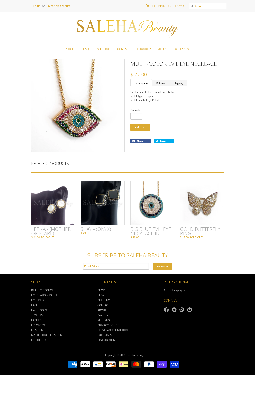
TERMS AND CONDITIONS (113, 330)
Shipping (178, 83)
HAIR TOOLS (39, 310)
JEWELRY (37, 315)
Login (36, 6)
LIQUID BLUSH (40, 340)
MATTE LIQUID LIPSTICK (46, 335)
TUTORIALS (181, 49)
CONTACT (123, 49)
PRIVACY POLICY (108, 325)
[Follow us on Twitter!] (175, 311)
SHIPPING (103, 49)
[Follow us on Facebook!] (167, 311)
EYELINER (37, 300)
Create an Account (58, 6)
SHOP (70, 49)
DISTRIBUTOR (106, 340)
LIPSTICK (37, 330)
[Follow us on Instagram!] (182, 311)
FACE (34, 305)
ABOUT (101, 310)
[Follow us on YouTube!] (190, 311)
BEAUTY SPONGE (42, 290)
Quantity (135, 110)
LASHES (36, 320)
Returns (160, 83)
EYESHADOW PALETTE (46, 295)
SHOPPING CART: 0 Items (167, 6)
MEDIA (162, 49)
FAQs (86, 49)
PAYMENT (103, 315)
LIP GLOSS (38, 325)
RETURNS (103, 320)
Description (141, 83)
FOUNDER (144, 49)
